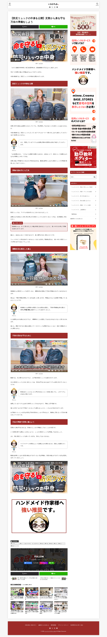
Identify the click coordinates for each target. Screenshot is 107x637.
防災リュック (15, 546)
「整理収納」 (15, 541)
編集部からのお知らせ (76, 218)
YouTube (41, 63)
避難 (52, 543)
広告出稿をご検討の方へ (30, 625)
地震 (43, 543)
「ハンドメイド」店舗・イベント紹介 (80, 205)
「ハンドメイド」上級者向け (78, 209)
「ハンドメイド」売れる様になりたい (80, 200)
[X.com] (52, 7)
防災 (56, 543)
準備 (47, 543)
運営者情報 (53, 625)
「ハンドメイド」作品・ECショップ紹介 (81, 187)
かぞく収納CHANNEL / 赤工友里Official (30, 543)
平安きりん (14, 150)
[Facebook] (50, 7)
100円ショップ (15, 543)
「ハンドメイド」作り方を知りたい (80, 196)
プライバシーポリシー (63, 625)
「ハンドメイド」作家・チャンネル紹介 (81, 191)
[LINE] (57, 7)
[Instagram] (54, 7)
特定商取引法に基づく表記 (76, 625)
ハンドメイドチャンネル (50, 631)
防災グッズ (62, 543)
